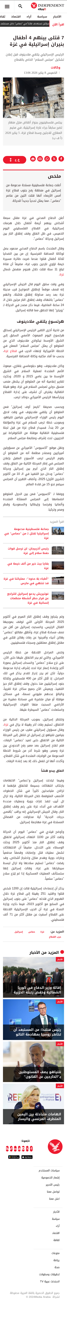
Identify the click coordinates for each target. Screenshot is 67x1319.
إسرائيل (19, 932)
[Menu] (7, 6)
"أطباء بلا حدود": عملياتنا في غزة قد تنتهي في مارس (26, 580)
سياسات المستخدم (49, 1171)
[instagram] (23, 1148)
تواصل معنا (53, 1192)
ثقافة (56, 1240)
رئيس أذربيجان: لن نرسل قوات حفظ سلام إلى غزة (28, 550)
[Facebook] (31, 1148)
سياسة (42, 16)
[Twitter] (27, 1148)
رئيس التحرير (53, 1185)
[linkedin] (15, 1148)
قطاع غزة (10, 351)
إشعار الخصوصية (50, 1178)
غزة (62, 274)
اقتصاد (16, 16)
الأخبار (57, 16)
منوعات (56, 1253)
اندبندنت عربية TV (50, 1282)
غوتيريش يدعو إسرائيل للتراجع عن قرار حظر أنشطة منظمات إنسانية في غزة (28, 598)
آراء (29, 16)
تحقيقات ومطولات (49, 1274)
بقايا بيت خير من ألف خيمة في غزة (28, 565)
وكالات (55, 67)
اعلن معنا (54, 1199)
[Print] (33, 159)
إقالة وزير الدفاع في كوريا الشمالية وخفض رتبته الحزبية (37, 990)
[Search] (20, 6)
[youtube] (19, 1148)
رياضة (56, 1260)
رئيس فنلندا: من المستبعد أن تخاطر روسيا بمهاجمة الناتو (37, 1032)
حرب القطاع (55, 937)
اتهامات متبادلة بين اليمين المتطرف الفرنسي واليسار (39, 1116)
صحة (57, 1267)
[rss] (7, 1148)
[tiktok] (11, 1148)
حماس (31, 932)
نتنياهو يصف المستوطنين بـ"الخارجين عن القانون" (40, 1074)
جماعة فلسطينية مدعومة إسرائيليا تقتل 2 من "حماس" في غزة (26, 533)
